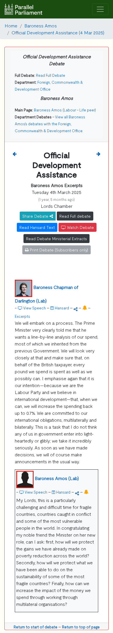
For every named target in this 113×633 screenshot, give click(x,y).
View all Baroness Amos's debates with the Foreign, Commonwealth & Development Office (50, 123)
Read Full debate (75, 216)
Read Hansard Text (37, 227)
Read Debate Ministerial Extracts (56, 238)
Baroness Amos (40, 25)
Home (11, 25)
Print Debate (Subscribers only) (58, 250)
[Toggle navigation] (100, 9)
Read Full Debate (50, 75)
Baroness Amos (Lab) (57, 478)
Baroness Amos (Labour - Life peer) (65, 109)
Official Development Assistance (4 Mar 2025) (58, 32)
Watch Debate (80, 227)
